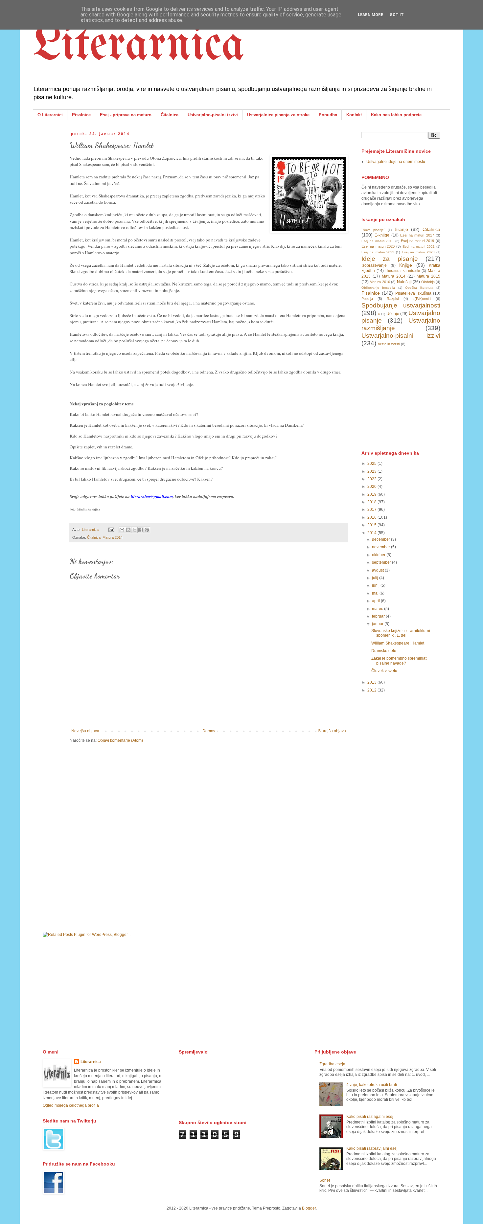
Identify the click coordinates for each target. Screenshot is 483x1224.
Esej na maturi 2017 (417, 235)
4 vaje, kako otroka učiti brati (371, 1084)
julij (375, 578)
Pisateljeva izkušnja (413, 293)
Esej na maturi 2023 (418, 252)
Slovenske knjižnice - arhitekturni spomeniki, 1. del (400, 633)
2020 (372, 486)
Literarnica (138, 46)
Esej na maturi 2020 (378, 246)
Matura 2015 (428, 276)
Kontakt (354, 114)
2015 (372, 525)
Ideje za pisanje (389, 258)
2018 (372, 502)
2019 (372, 494)
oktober (379, 555)
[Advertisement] (410, 398)
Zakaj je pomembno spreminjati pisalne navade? (399, 660)
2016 (372, 517)
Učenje (392, 313)
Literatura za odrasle (402, 271)
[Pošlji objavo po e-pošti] (122, 530)
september (382, 562)
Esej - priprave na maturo (125, 114)
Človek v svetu (384, 671)
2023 (372, 471)
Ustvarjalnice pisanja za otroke (278, 114)
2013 (372, 682)
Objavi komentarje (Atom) (120, 740)
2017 (372, 509)
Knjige (405, 265)
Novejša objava (85, 731)
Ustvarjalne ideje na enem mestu (395, 161)
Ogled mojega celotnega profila (71, 1105)
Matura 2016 (380, 282)
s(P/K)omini (422, 299)
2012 (372, 690)
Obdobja (428, 282)
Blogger (309, 1208)
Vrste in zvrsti (389, 344)
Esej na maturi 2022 (377, 252)
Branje (401, 229)
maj (376, 593)
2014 (372, 533)
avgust (378, 570)
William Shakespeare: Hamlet (397, 643)
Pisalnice (81, 114)
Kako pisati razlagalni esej (369, 1116)
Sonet (324, 1180)
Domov (208, 731)
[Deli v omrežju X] (134, 530)
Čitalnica (169, 114)
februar (379, 616)
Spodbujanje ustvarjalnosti (400, 305)
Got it (397, 14)
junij (376, 585)
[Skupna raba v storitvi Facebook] (140, 530)
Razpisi (393, 299)
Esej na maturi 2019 (417, 241)
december (381, 539)
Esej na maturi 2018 (377, 241)
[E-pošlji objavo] (111, 530)
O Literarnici (50, 114)
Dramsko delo (383, 650)
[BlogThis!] (128, 530)
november (381, 547)
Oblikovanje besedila (378, 287)
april (376, 601)
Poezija (367, 299)
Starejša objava (332, 731)
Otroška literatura (419, 287)
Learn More (370, 14)
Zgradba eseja (332, 1064)
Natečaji (404, 282)
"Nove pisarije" (373, 230)
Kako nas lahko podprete (396, 114)
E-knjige (382, 235)
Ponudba (328, 114)
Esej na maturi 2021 (418, 246)
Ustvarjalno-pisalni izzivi (213, 114)
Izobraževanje (374, 265)
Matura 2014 (113, 537)
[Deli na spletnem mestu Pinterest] (147, 530)
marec (378, 608)
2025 (372, 463)
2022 (372, 479)
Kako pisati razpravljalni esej (372, 1148)
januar (378, 624)
